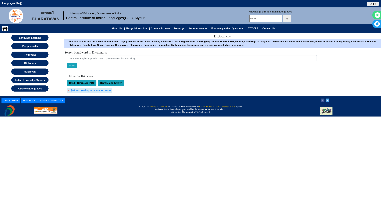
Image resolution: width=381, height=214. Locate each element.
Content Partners (160, 28)
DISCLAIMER (10, 100)
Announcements (197, 28)
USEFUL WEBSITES (51, 100)
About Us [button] (116, 28)
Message (178, 28)
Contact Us (268, 28)
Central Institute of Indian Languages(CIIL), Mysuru (106, 18)
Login (373, 4)
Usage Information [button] (136, 28)
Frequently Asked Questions (226, 28)
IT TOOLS (252, 28)
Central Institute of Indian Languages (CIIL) (217, 106)
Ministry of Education (158, 106)
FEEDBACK (29, 100)
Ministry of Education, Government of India (95, 13)
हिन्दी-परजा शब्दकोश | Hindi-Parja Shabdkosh (91, 90)
